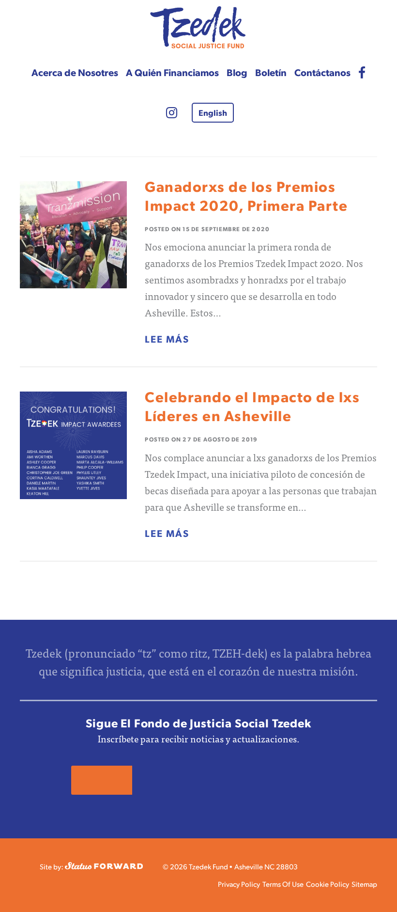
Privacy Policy (239, 883)
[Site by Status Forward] (104, 866)
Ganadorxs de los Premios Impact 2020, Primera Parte (246, 195)
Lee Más (167, 338)
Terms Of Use (283, 883)
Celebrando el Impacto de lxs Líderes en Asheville (252, 406)
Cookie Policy (327, 883)
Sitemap (364, 883)
